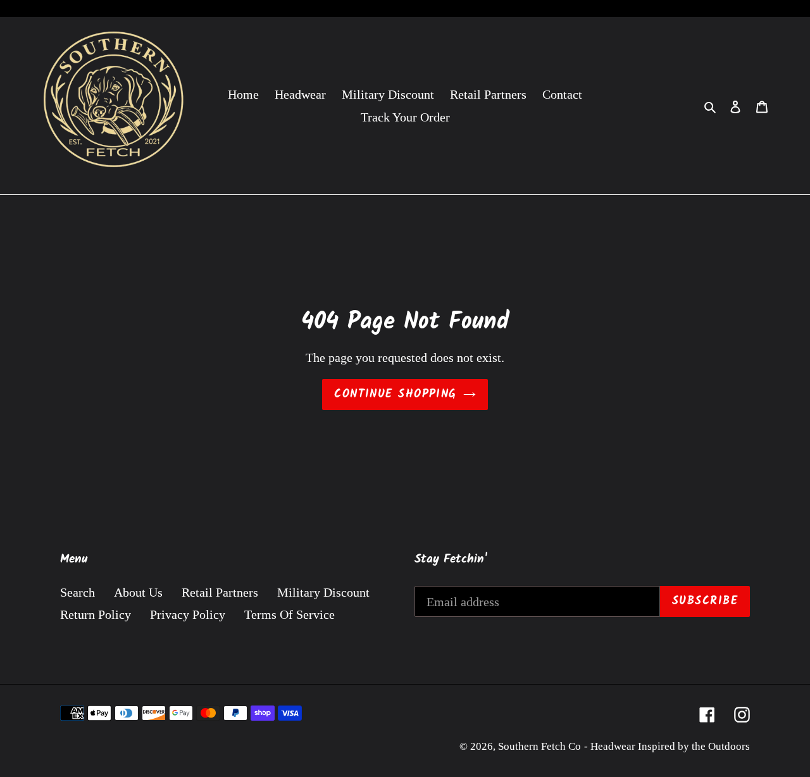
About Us (138, 592)
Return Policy (95, 614)
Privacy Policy (187, 614)
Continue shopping (395, 394)
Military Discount (323, 592)
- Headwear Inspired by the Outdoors (667, 746)
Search (77, 592)
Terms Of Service (289, 614)
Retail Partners (220, 592)
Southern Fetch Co (539, 746)
